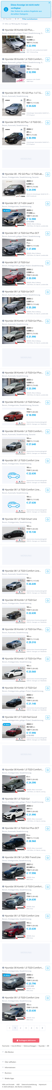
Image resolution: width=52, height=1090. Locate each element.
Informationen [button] (10, 1067)
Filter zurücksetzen (29, 19)
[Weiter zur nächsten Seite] (42, 1028)
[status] (26, 9)
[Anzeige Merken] (48, 30)
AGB (18, 1084)
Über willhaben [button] (10, 1062)
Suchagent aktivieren (27, 1040)
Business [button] (8, 1073)
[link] (9, 1028)
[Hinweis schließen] (49, 2)
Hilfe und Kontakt (8, 1084)
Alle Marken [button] (9, 1052)
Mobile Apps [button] (9, 1078)
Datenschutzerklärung (29, 1084)
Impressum (42, 1084)
